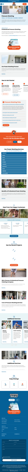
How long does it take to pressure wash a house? (10, 112)
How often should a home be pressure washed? (10, 122)
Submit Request (14, 460)
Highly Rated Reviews (5, 427)
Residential (4, 434)
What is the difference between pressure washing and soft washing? (13, 104)
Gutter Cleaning (4, 421)
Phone (3, 444)
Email (15, 444)
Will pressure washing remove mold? (8, 115)
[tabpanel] (6, 89)
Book (25, 4)
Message (4, 449)
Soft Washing (5, 173)
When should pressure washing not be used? (9, 117)
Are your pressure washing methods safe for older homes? (12, 120)
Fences (3, 155)
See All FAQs (6, 125)
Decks (3, 157)
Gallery (15, 427)
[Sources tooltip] (22, 109)
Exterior (4, 162)
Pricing (3, 435)
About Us (4, 426)
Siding (3, 159)
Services (3, 418)
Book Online (16, 95)
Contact (3, 429)
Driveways (4, 166)
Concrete (4, 164)
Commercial (17, 434)
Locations (9, 141)
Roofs (3, 168)
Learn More (4, 341)
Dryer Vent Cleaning (17, 421)
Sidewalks (4, 153)
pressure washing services (14, 35)
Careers (15, 429)
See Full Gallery (14, 265)
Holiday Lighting (4, 423)
